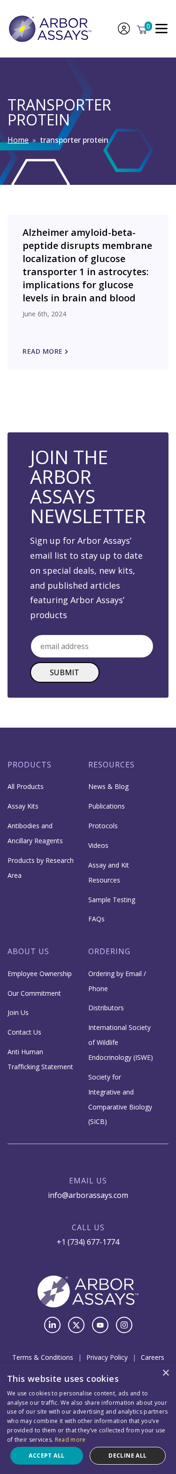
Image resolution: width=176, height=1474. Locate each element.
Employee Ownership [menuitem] (40, 973)
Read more (70, 1440)
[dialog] (88, 1418)
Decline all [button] (127, 1455)
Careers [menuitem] (152, 1357)
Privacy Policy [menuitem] (107, 1357)
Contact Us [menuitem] (24, 1032)
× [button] (165, 1373)
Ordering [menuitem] (109, 951)
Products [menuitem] (30, 764)
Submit (65, 672)
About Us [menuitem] (28, 951)
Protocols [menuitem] (103, 825)
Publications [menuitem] (106, 806)
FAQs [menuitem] (96, 918)
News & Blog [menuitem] (108, 786)
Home (18, 140)
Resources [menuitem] (111, 764)
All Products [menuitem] (26, 786)
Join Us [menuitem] (18, 1012)
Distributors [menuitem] (106, 1007)
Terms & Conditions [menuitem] (42, 1357)
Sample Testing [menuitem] (111, 899)
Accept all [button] (46, 1455)
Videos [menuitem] (98, 845)
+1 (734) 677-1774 (88, 1242)
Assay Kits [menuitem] (23, 806)
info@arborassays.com (88, 1195)
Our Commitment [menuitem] (34, 993)
